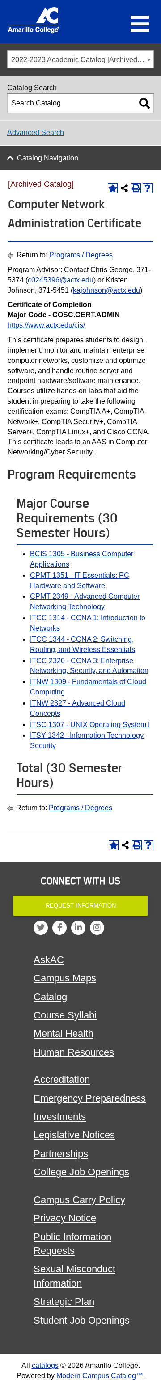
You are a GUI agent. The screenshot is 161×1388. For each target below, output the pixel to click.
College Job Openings (81, 1172)
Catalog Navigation (47, 158)
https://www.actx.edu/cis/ (46, 325)
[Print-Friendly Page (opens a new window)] (136, 188)
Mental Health (63, 1033)
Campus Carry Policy (79, 1199)
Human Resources (74, 1052)
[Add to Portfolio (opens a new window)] (113, 188)
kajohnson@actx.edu (106, 290)
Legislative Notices (74, 1134)
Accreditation (62, 1079)
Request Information (81, 905)
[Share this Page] (124, 188)
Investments (60, 1116)
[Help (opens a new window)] (148, 188)
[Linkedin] (78, 928)
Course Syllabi (65, 1015)
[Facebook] (59, 928)
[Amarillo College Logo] (33, 20)
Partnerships (61, 1153)
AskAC (49, 959)
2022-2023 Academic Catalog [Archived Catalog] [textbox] (82, 59)
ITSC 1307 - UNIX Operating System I (90, 724)
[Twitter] (41, 928)
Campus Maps (65, 978)
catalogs (45, 1365)
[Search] (144, 103)
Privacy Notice (65, 1218)
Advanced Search (35, 132)
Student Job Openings (82, 1320)
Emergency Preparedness (90, 1098)
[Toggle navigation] (140, 24)
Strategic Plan (64, 1301)
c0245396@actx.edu (60, 280)
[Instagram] (97, 928)
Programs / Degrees (81, 255)
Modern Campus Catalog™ (99, 1376)
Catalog (50, 996)
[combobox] (80, 59)
